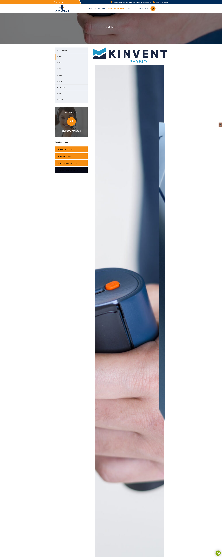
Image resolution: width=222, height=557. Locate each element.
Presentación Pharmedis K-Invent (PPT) (72, 170)
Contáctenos (143, 8)
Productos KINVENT (66, 156)
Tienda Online (131, 8)
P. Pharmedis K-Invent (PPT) (68, 163)
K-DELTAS (60, 100)
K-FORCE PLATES (62, 87)
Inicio (91, 8)
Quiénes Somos (100, 8)
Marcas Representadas (115, 8)
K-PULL (59, 75)
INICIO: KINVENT (62, 50)
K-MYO (59, 93)
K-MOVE (59, 81)
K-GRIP (59, 63)
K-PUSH (59, 69)
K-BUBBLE (60, 56)
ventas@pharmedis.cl (161, 2)
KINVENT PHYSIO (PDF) (66, 149)
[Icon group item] (54, 2)
